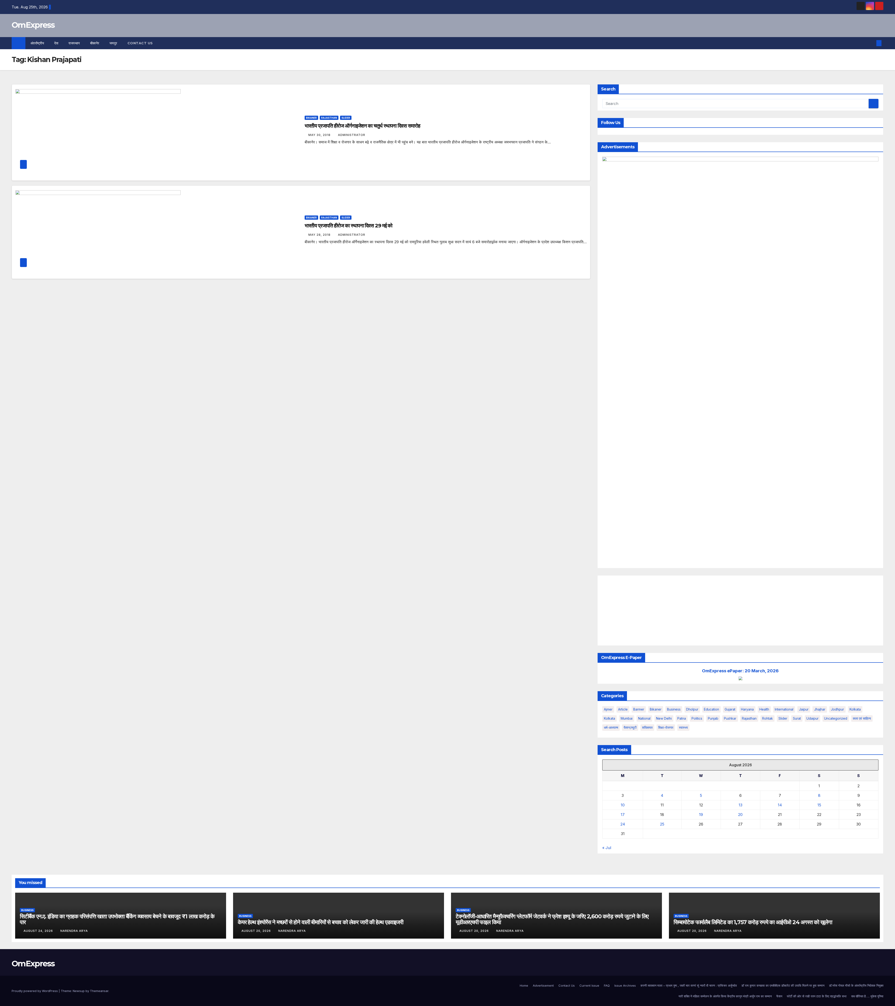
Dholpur (692, 709)
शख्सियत (647, 727)
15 (819, 805)
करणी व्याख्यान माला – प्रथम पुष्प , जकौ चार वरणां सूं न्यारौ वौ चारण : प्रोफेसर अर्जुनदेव (688, 985)
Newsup (79, 991)
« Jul (606, 847)
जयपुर (113, 43)
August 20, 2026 (256, 931)
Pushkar (730, 718)
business (674, 709)
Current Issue (589, 985)
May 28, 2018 (319, 234)
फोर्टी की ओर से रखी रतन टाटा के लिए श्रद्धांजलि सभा (817, 996)
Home (524, 985)
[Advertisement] (740, 610)
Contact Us (140, 43)
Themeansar (99, 991)
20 (740, 814)
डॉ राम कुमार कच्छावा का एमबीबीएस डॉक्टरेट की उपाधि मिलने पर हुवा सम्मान (782, 985)
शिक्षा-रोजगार (665, 727)
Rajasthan (329, 117)
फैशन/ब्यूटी (630, 727)
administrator (351, 135)
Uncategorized (835, 718)
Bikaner (311, 117)
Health (764, 709)
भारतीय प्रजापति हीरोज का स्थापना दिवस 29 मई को (348, 225)
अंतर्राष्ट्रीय (37, 43)
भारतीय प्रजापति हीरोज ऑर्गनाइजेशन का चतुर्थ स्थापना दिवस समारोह (362, 126)
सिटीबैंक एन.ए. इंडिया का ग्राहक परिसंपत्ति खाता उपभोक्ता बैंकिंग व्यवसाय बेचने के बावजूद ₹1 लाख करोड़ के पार (117, 919)
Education (711, 709)
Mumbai (627, 718)
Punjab (713, 718)
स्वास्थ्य (683, 727)
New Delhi (664, 718)
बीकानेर (94, 43)
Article (623, 709)
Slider (345, 117)
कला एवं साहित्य (862, 718)
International (784, 709)
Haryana (747, 709)
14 (780, 805)
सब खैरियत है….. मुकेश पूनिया (867, 996)
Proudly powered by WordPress (35, 991)
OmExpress (33, 25)
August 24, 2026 (39, 931)
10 (623, 805)
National (644, 718)
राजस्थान (74, 43)
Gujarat (730, 709)
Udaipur (812, 718)
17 (623, 814)
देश (56, 43)
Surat (797, 718)
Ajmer (608, 709)
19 (701, 814)
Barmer (638, 709)
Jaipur (804, 709)
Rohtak (767, 718)
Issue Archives (625, 985)
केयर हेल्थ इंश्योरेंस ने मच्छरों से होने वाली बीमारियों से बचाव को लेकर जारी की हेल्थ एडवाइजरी (320, 922)
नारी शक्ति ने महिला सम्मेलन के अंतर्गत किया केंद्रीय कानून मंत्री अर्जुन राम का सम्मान (725, 996)
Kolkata (609, 718)
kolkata (855, 709)
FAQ (607, 985)
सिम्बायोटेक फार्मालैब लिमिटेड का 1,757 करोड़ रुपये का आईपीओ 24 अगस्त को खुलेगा (753, 922)
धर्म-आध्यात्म (611, 727)
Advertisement (543, 985)
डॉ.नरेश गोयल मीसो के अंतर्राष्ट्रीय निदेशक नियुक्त (856, 985)
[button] (871, 43)
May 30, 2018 (319, 135)
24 (622, 824)
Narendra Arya (74, 931)
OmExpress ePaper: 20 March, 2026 (740, 670)
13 (740, 805)
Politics (697, 718)
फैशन (779, 996)
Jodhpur (837, 709)
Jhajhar (819, 709)
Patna (681, 718)
